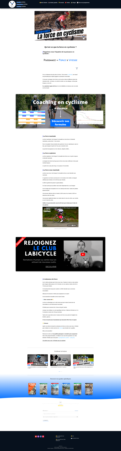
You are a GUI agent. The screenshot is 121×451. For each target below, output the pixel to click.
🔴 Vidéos (67, 2)
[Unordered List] (50, 416)
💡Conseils (61, 2)
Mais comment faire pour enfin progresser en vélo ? (83, 368)
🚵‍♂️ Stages (73, 2)
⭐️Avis (72, 436)
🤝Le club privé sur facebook (60, 436)
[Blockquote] (51, 416)
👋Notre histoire (43, 2)
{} (55, 416)
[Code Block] (53, 416)
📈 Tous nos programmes (83, 2)
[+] (56, 416)
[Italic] (45, 416)
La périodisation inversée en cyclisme (58, 367)
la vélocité (70, 74)
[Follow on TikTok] (43, 436)
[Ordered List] (49, 416)
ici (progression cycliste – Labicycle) (66, 337)
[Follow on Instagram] (38, 436)
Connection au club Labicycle (60, 440)
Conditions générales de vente (59, 448)
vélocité (61, 328)
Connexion (76, 410)
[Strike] (47, 416)
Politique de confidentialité (69, 448)
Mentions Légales (50, 448)
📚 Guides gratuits (52, 2)
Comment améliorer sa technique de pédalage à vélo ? (37, 368)
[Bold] (43, 416)
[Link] (54, 416)
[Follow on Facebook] (41, 436)
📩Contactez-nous (75, 438)
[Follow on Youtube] (36, 436)
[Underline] (46, 416)
